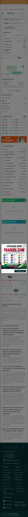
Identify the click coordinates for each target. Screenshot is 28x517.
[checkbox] (2, 271)
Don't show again (8, 271)
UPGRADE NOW (20, 271)
